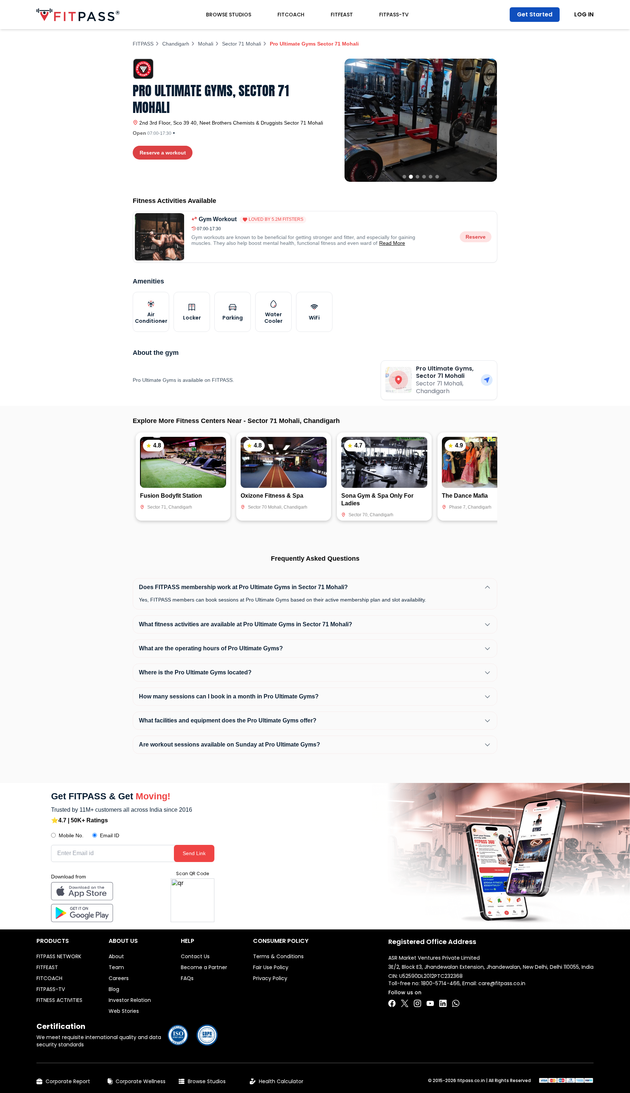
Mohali (205, 44)
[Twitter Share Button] (404, 1003)
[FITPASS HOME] (78, 14)
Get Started (534, 14)
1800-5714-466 (440, 983)
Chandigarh (175, 44)
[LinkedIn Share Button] (443, 1003)
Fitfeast (342, 14)
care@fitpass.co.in (501, 983)
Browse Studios (228, 14)
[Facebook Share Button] (392, 1003)
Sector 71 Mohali (241, 44)
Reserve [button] (476, 237)
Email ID (109, 835)
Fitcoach (290, 14)
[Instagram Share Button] (417, 1003)
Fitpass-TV (394, 14)
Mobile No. (71, 835)
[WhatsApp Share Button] (455, 1003)
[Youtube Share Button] (430, 1003)
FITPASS (143, 44)
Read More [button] (392, 243)
